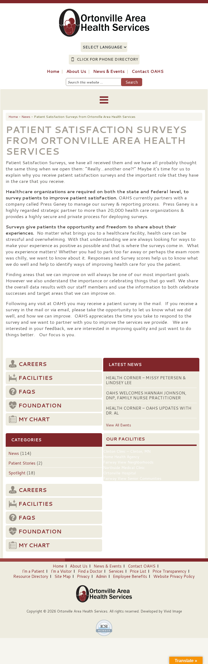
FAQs (26, 391)
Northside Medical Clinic (124, 467)
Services (116, 571)
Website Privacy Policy (174, 576)
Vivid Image (173, 611)
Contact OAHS (141, 566)
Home (58, 566)
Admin (101, 576)
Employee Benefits (130, 576)
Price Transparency (169, 571)
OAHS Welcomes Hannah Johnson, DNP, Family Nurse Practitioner (146, 395)
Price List (138, 571)
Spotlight (16, 473)
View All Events (118, 425)
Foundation (39, 405)
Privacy (83, 576)
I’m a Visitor (61, 571)
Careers (32, 364)
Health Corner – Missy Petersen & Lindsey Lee (146, 380)
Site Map (62, 576)
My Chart (34, 419)
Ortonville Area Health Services (86, 20)
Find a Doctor (90, 571)
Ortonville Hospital (119, 473)
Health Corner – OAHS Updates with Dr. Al (148, 410)
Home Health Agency (121, 456)
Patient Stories (21, 463)
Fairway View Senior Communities (132, 478)
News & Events (108, 566)
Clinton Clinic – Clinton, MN (127, 451)
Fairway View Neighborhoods (128, 462)
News (13, 453)
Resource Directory (30, 576)
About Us (78, 566)
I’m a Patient (33, 571)
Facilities (35, 377)
